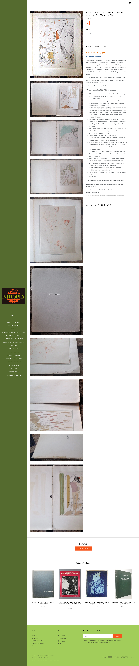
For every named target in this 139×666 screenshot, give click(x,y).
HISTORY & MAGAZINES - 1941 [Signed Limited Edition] (43, 602)
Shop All (13, 315)
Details (97, 46)
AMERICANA (14, 345)
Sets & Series (14, 368)
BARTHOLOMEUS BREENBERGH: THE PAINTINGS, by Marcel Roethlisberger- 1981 (70, 603)
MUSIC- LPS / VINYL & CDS (13, 322)
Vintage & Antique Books (14, 375)
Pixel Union (43, 660)
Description (89, 46)
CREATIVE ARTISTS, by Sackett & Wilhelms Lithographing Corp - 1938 (96, 602)
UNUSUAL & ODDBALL (13, 372)
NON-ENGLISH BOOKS (13, 365)
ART (14, 319)
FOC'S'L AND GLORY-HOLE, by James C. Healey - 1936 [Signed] (123, 602)
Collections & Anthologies (14, 358)
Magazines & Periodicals (13, 362)
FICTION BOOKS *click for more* (14, 339)
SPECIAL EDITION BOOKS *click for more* (13, 332)
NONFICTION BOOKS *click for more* (13, 342)
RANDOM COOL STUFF (13, 325)
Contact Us (35, 638)
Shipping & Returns (37, 640)
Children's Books (14, 352)
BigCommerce (56, 660)
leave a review (83, 548)
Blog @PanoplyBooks (38, 643)
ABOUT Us (35, 635)
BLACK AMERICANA (14, 348)
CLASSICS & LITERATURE (13, 355)
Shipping (104, 46)
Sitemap (34, 646)
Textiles (13, 329)
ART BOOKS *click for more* (14, 335)
